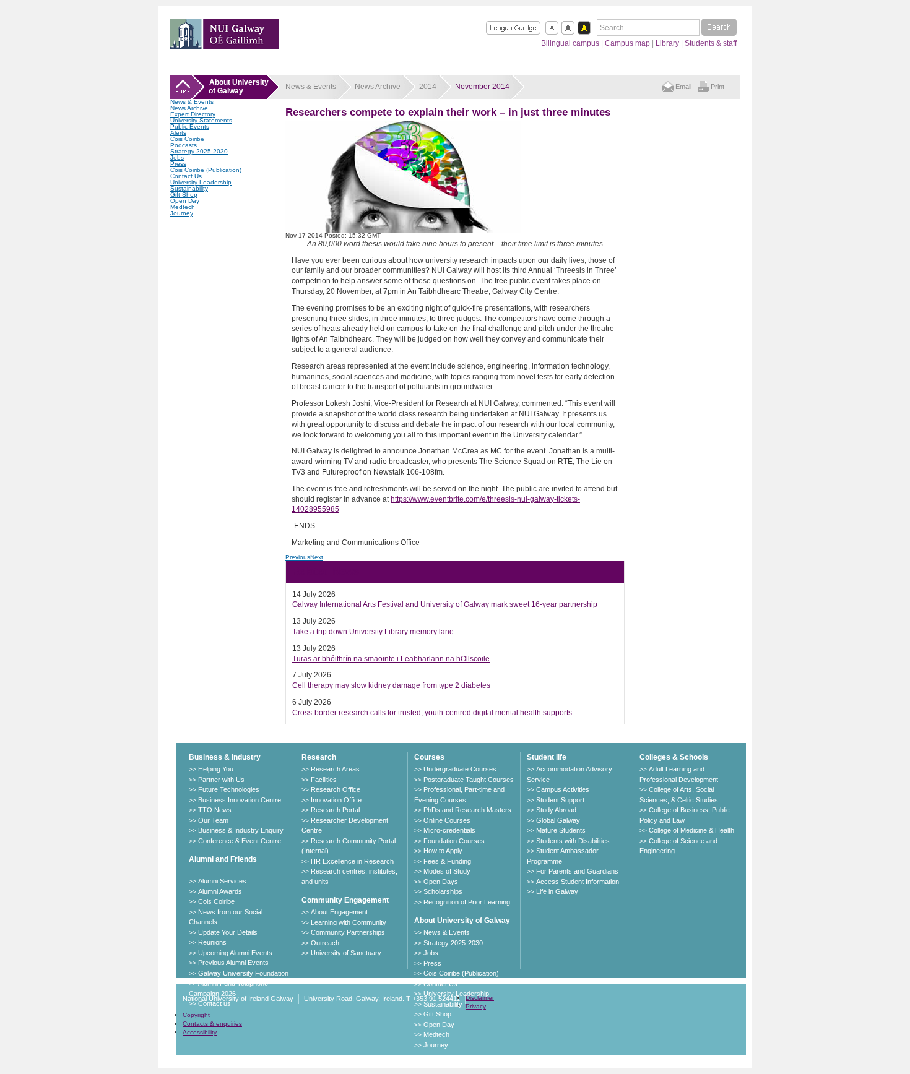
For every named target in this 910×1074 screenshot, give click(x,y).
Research (318, 757)
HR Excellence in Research (352, 861)
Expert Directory (192, 114)
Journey (181, 213)
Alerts (178, 132)
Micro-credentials (449, 830)
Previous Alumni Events (233, 962)
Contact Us (186, 176)
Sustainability (189, 188)
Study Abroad (556, 810)
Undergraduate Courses (459, 769)
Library (667, 43)
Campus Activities (562, 789)
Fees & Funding (447, 861)
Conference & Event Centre (239, 840)
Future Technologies (228, 789)
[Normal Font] (551, 28)
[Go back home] (224, 46)
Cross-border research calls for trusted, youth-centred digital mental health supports (432, 712)
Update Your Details (228, 932)
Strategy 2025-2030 (199, 151)
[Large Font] (567, 28)
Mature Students (561, 830)
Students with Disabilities (573, 840)
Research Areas (335, 769)
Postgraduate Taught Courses (468, 779)
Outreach (325, 943)
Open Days (440, 881)
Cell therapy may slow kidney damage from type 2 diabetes (391, 685)
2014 (427, 86)
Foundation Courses (454, 840)
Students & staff (711, 43)
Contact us (214, 1003)
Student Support (560, 800)
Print (717, 86)
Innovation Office (336, 800)
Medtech (182, 207)
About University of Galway (462, 920)
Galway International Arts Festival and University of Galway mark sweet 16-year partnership (444, 604)
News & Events (192, 101)
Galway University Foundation (243, 973)
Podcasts (183, 145)
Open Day (184, 200)
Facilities (324, 779)
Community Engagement (345, 900)
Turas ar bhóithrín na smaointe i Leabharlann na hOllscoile (391, 659)
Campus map (627, 43)
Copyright (196, 1015)
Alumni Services (222, 881)
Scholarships (442, 891)
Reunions (212, 942)
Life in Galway (557, 891)
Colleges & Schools (673, 757)
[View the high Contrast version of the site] (584, 28)
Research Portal (335, 810)
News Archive (189, 108)
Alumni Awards (220, 891)
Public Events (189, 126)
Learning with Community (348, 922)
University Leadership (201, 182)
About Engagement (339, 912)
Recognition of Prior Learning (466, 902)
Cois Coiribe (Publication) (205, 169)
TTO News (215, 810)
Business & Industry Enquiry (241, 830)
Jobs (177, 157)
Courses (429, 757)
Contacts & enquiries (212, 1023)
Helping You (215, 769)
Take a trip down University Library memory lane (373, 631)
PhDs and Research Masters (467, 810)
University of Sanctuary (346, 952)
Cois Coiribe (187, 138)
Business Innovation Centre (239, 800)
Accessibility (200, 1032)
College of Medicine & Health (691, 830)
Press (178, 163)
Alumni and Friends (223, 859)
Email (683, 86)
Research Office (335, 789)
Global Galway (558, 820)
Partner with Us (221, 779)
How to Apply (442, 850)
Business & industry (225, 757)
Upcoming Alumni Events (235, 952)
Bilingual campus (570, 43)
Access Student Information (577, 881)
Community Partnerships (348, 932)
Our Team (213, 820)
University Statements (201, 120)
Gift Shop (183, 194)
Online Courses (446, 820)
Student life (546, 757)
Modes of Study (446, 871)
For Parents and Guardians (577, 871)
